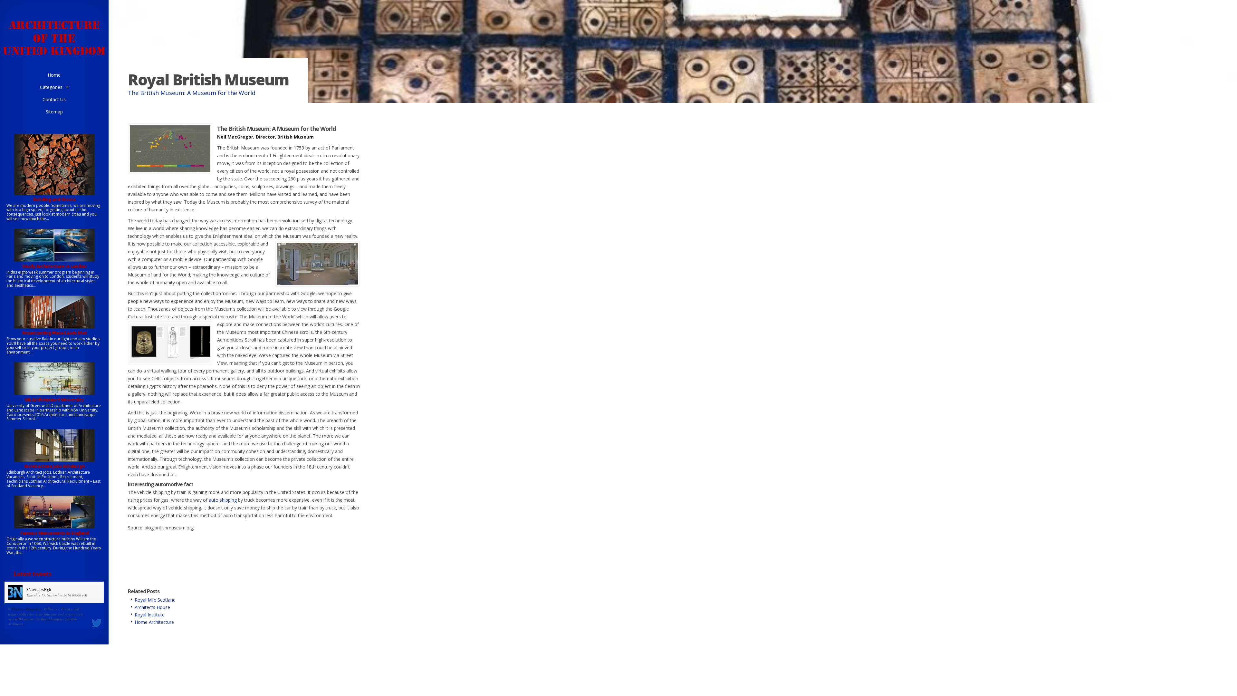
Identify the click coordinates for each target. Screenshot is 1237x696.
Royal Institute (150, 615)
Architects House (152, 607)
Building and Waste (54, 199)
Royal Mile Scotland (155, 600)
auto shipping (223, 500)
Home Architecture (154, 622)
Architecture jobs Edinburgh (54, 466)
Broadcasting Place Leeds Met (54, 333)
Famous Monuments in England (54, 533)
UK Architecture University (54, 399)
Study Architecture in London (54, 266)
